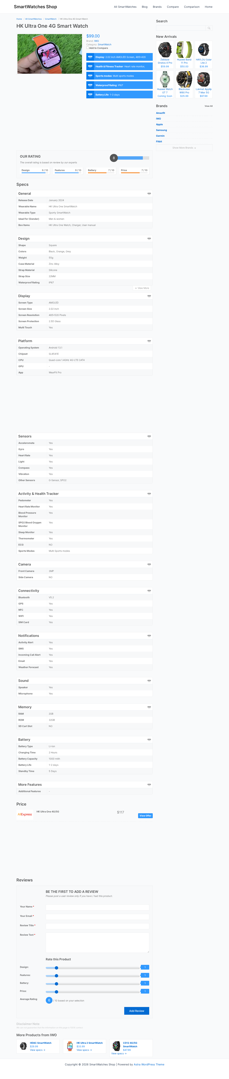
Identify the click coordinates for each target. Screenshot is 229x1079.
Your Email (27, 915)
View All (209, 106)
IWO (53, 1035)
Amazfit (160, 112)
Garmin (160, 135)
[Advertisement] (84, 125)
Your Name (27, 906)
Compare (173, 6)
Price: (23, 991)
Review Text (27, 934)
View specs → (37, 1049)
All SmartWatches (125, 6)
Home (208, 6)
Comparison (191, 6)
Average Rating (28, 999)
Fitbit (159, 141)
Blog (145, 6)
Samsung (161, 130)
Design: (24, 967)
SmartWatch (104, 44)
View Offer (145, 815)
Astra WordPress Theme (149, 1064)
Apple (159, 124)
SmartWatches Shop (35, 6)
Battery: (24, 982)
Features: (25, 975)
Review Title (28, 925)
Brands (157, 6)
